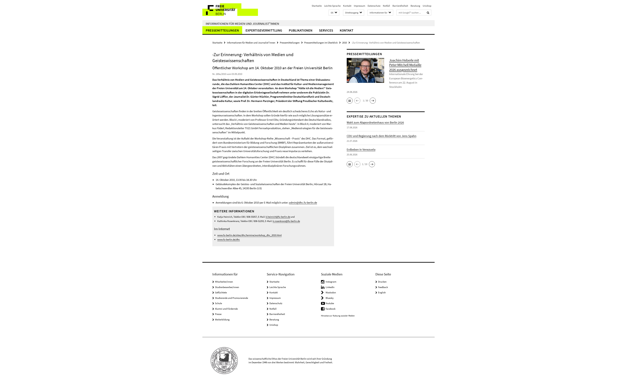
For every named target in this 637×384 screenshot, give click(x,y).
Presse (218, 314)
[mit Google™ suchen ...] (428, 12)
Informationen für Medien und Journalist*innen (242, 24)
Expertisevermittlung (264, 30)
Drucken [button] (382, 281)
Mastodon (331, 292)
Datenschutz (374, 5)
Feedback (383, 287)
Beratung (415, 5)
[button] (334, 13)
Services (326, 30)
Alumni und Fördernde (226, 308)
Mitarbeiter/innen (224, 281)
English (382, 292)
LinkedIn (330, 287)
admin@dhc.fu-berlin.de (303, 202)
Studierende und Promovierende (231, 297)
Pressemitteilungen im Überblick (321, 42)
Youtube (330, 303)
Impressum (359, 5)
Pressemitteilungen (222, 30)
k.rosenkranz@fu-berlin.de (286, 221)
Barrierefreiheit (400, 5)
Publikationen (300, 30)
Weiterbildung (222, 319)
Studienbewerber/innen (227, 287)
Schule (218, 303)
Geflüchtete (221, 292)
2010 (344, 42)
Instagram (331, 281)
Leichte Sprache (332, 5)
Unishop (427, 5)
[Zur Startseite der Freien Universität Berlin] (230, 10)
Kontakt (347, 5)
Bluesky (330, 297)
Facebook (330, 308)
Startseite (317, 5)
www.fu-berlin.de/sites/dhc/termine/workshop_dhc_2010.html (249, 235)
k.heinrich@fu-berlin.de (278, 216)
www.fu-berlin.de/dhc (228, 239)
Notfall (386, 5)
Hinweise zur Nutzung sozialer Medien (338, 315)
